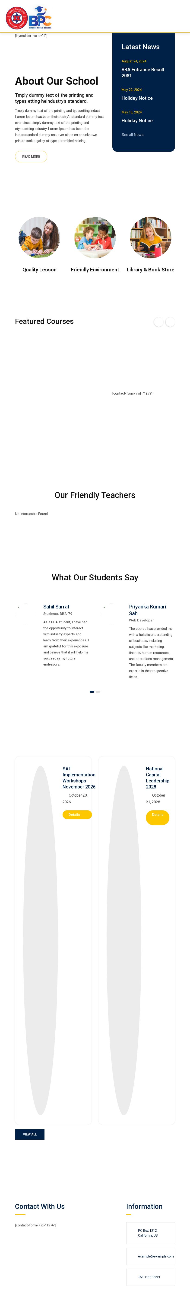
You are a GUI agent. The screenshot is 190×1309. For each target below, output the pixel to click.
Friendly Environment (95, 270)
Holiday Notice (137, 98)
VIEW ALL (30, 1134)
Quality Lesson (39, 270)
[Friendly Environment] (95, 237)
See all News (133, 134)
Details (75, 815)
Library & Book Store (150, 270)
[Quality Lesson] (39, 237)
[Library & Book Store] (151, 237)
